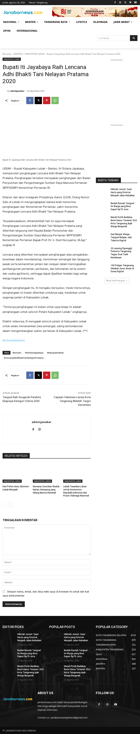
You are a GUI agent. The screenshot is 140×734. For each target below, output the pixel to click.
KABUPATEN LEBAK (34, 53)
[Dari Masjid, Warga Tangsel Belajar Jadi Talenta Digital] (102, 237)
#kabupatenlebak (55, 352)
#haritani (17, 352)
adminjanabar (17, 91)
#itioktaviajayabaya (34, 352)
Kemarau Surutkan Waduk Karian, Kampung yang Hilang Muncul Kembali (46, 489)
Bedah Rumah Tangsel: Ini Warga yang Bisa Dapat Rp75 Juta (123, 206)
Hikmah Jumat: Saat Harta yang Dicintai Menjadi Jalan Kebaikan (123, 192)
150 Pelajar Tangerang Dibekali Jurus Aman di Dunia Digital (122, 268)
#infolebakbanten (14, 340)
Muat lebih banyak (115, 280)
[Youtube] (135, 3)
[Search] (133, 38)
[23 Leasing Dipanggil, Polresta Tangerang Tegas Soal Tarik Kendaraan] (102, 251)
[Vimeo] (130, 3)
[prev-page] (5, 504)
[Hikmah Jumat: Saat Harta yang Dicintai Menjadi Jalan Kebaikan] (102, 192)
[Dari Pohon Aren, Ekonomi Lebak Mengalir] (16, 473)
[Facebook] (115, 3)
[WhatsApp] (55, 100)
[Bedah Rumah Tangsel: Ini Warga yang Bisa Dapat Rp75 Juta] (102, 206)
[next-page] (10, 504)
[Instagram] (120, 3)
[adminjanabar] (5, 91)
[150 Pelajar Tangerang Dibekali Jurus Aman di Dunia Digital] (102, 268)
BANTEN (18, 53)
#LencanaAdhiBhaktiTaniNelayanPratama (24, 357)
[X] (125, 3)
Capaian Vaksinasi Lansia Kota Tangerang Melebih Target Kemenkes (72, 401)
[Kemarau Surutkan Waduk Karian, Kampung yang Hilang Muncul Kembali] (46, 473)
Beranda (7, 53)
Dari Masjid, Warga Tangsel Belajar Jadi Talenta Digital (121, 237)
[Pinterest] (46, 100)
